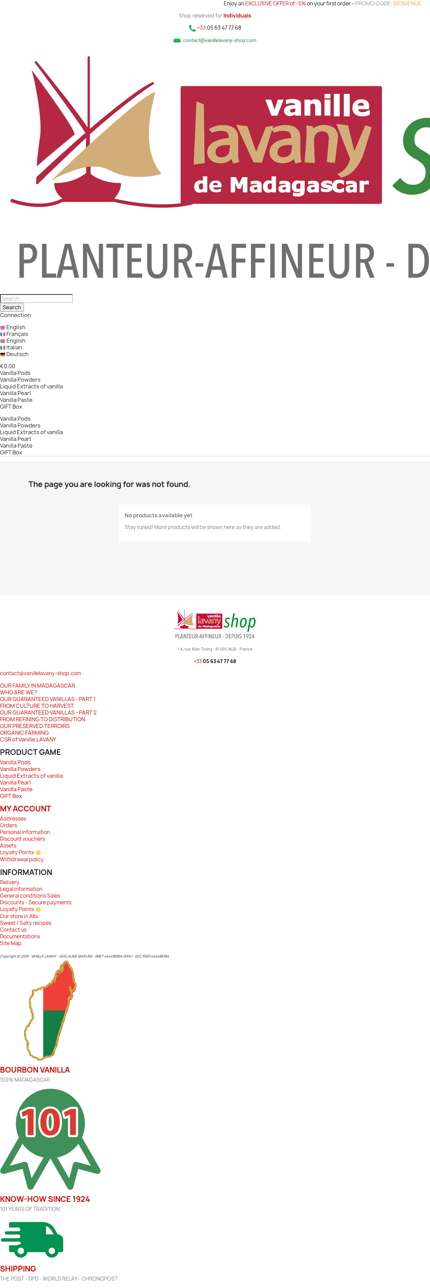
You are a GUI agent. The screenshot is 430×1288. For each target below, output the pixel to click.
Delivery (9, 882)
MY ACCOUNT (25, 809)
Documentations (20, 936)
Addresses (13, 818)
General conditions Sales (30, 895)
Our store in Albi (19, 916)
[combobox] (36, 298)
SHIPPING (18, 1269)
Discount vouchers (22, 838)
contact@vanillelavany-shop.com (40, 673)
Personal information (25, 832)
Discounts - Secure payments (36, 902)
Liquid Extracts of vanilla (31, 386)
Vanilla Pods (15, 373)
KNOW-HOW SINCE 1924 (45, 1199)
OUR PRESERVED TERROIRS (35, 726)
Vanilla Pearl (15, 393)
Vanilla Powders (20, 379)
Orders (8, 825)
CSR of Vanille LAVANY (28, 739)
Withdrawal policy (22, 859)
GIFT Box (11, 406)
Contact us (13, 929)
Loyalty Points (17, 852)
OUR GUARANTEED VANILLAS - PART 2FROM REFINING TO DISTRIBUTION (48, 716)
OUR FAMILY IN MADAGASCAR (37, 685)
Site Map (11, 943)
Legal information (21, 889)
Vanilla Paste (16, 400)
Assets (8, 845)
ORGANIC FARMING (24, 732)
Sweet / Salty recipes (25, 923)
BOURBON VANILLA (35, 1070)
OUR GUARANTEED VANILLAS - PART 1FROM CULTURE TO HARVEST (48, 702)
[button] (7, 366)
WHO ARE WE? (18, 692)
